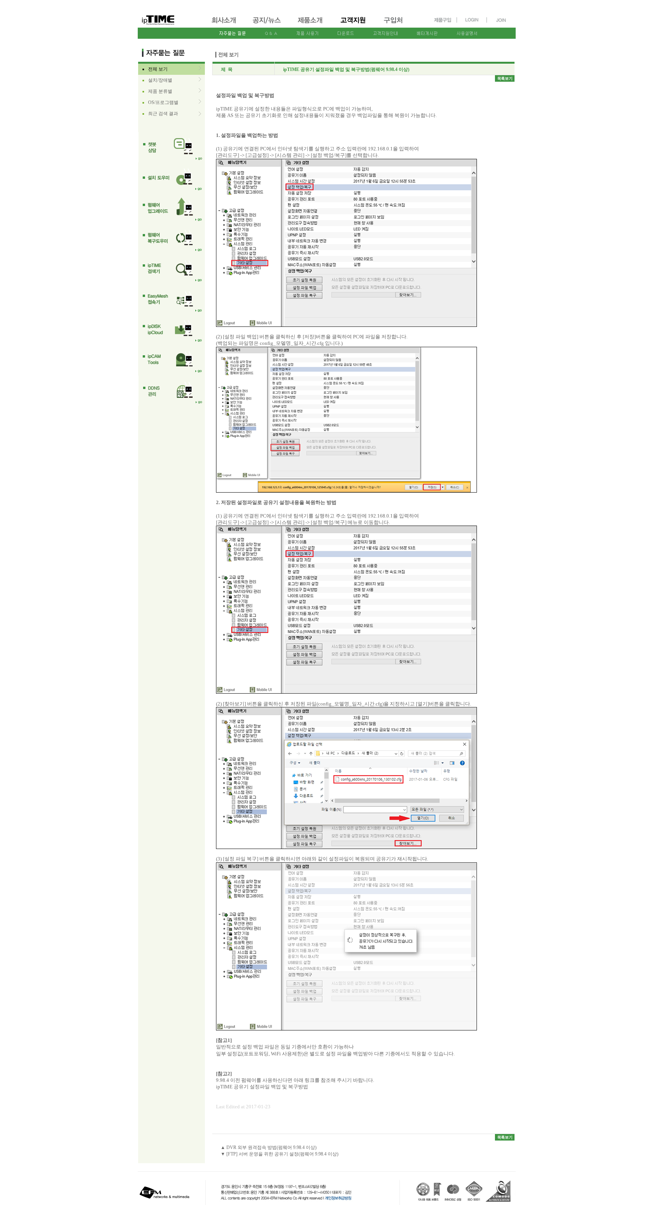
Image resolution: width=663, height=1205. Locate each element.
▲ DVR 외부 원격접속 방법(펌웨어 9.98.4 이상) (269, 1147)
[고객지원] (353, 24)
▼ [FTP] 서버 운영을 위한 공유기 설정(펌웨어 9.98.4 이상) (279, 1154)
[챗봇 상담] (171, 147)
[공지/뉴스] (267, 24)
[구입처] (397, 24)
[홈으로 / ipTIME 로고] (171, 14)
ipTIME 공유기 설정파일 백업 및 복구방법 (262, 1087)
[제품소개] (311, 24)
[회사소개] (224, 24)
